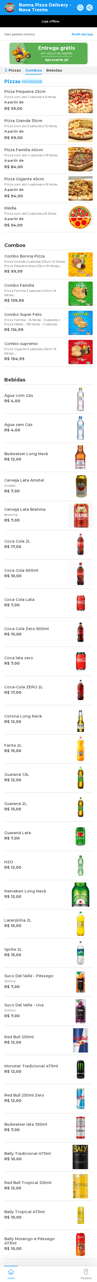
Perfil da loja (82, 34)
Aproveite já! (56, 60)
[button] (11, 1273)
